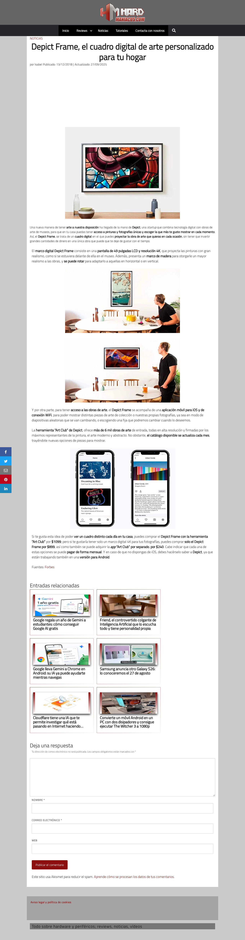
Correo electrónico (47, 820)
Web (34, 840)
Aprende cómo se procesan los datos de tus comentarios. (134, 876)
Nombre (38, 800)
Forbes (49, 567)
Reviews (82, 30)
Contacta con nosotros (150, 30)
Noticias (103, 30)
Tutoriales (122, 30)
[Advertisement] (122, 98)
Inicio (65, 30)
